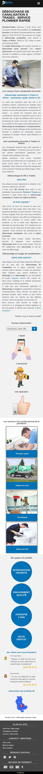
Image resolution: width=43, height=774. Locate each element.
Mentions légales (8, 745)
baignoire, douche (19, 278)
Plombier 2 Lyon (10, 717)
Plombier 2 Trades (30, 192)
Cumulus (6, 734)
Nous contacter (7, 748)
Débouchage (15, 728)
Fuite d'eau (6, 728)
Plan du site (6, 742)
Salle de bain (14, 734)
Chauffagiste (7, 731)
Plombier (15, 731)
